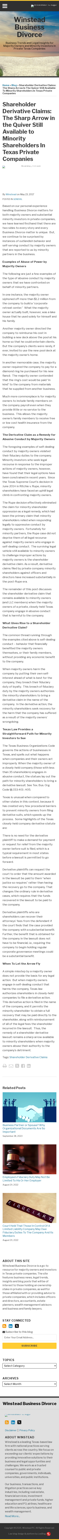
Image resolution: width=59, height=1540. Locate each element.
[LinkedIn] (10, 1326)
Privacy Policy (27, 1430)
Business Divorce (30, 1403)
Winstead (11, 194)
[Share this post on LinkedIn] (29, 1066)
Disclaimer (11, 1430)
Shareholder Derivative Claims (29, 1057)
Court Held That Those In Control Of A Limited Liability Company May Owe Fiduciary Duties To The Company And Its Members (28, 1230)
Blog (14, 85)
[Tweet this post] (17, 1066)
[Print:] (5, 1066)
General (17, 199)
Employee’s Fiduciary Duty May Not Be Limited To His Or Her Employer (26, 1179)
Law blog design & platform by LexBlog (27, 1534)
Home (5, 85)
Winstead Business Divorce (29, 27)
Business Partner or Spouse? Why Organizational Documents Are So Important (24, 1129)
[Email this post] (11, 1066)
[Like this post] (23, 1066)
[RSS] (4, 1326)
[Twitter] (17, 1326)
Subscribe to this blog (19, 1331)
